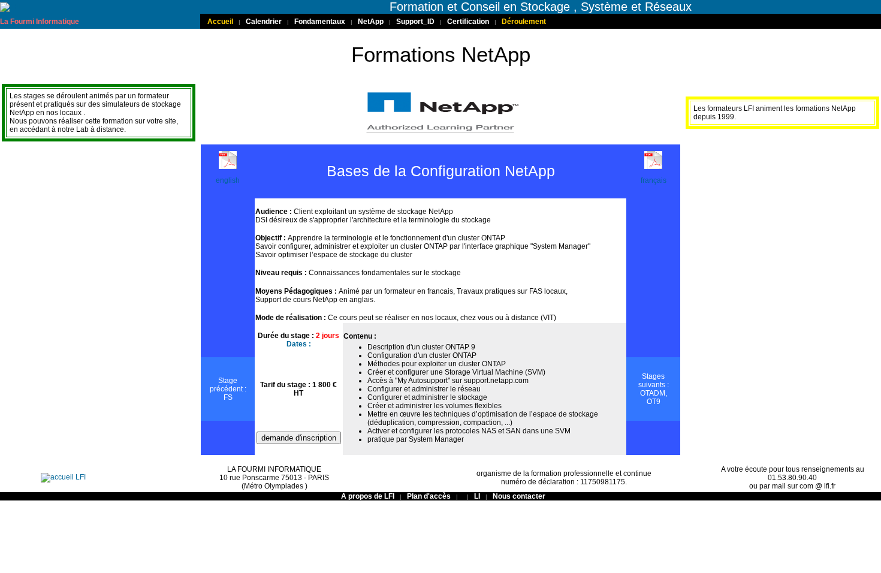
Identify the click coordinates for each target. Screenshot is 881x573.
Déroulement (524, 21)
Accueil (220, 21)
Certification (468, 21)
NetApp (371, 21)
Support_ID (415, 21)
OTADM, (653, 393)
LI (477, 496)
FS (228, 397)
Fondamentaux (319, 21)
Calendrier (264, 21)
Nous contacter (519, 496)
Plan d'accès (429, 496)
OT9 (653, 401)
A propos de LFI (368, 496)
